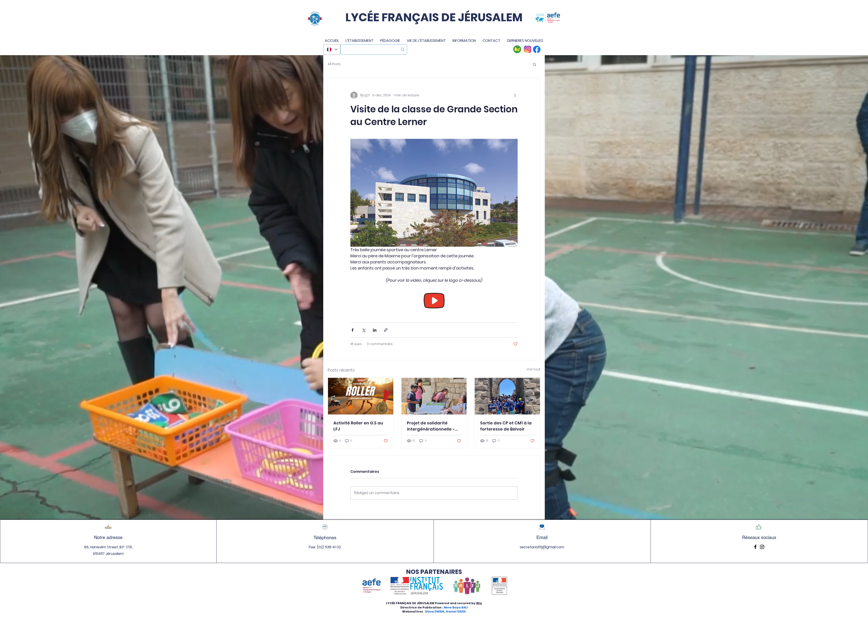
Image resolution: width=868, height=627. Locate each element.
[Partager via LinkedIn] (375, 330)
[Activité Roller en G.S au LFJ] (360, 396)
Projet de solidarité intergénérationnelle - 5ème (431, 426)
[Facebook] (755, 547)
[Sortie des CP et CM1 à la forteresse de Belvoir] (507, 396)
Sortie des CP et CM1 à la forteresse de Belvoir (506, 426)
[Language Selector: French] (331, 49)
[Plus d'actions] (515, 95)
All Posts (334, 64)
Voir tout (533, 369)
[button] (534, 64)
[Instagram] (762, 547)
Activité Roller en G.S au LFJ (358, 426)
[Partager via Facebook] (352, 330)
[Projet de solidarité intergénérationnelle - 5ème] (434, 396)
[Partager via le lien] (386, 330)
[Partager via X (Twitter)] (363, 330)
